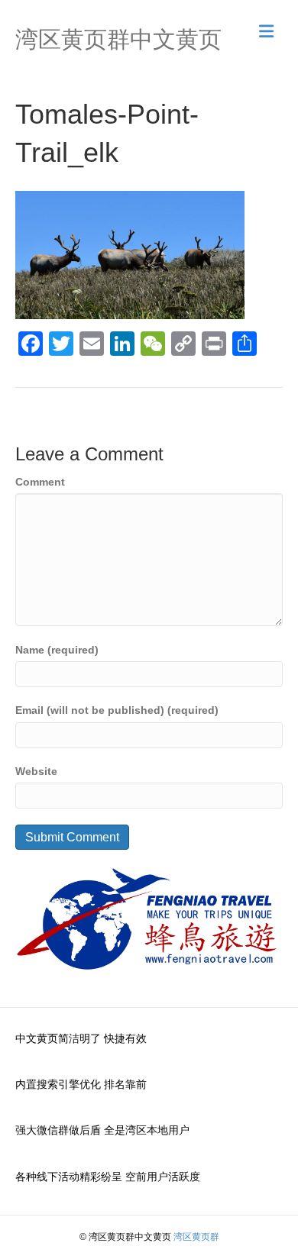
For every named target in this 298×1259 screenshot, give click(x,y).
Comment (40, 482)
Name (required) (57, 650)
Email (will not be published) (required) (117, 710)
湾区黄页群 (196, 1237)
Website (36, 771)
